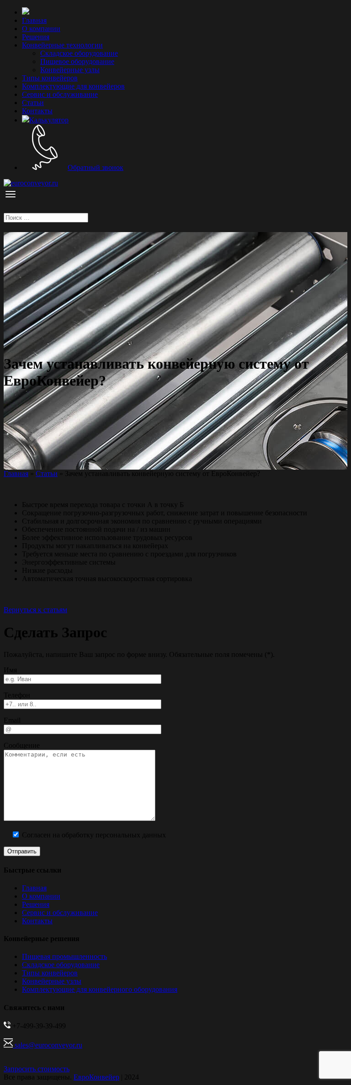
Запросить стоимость (36, 1069)
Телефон (17, 695)
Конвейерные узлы (70, 70)
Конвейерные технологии (62, 45)
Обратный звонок (95, 167)
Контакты (37, 111)
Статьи (33, 102)
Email (12, 720)
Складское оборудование (79, 53)
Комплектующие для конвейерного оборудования (99, 989)
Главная (34, 20)
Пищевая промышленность (64, 956)
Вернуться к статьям (35, 610)
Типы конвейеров (50, 78)
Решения (35, 37)
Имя (10, 670)
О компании (41, 28)
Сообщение (22, 745)
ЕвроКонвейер (96, 1077)
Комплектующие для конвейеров (73, 86)
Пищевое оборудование (77, 61)
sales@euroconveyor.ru (47, 1045)
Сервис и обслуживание (60, 94)
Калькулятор (49, 120)
